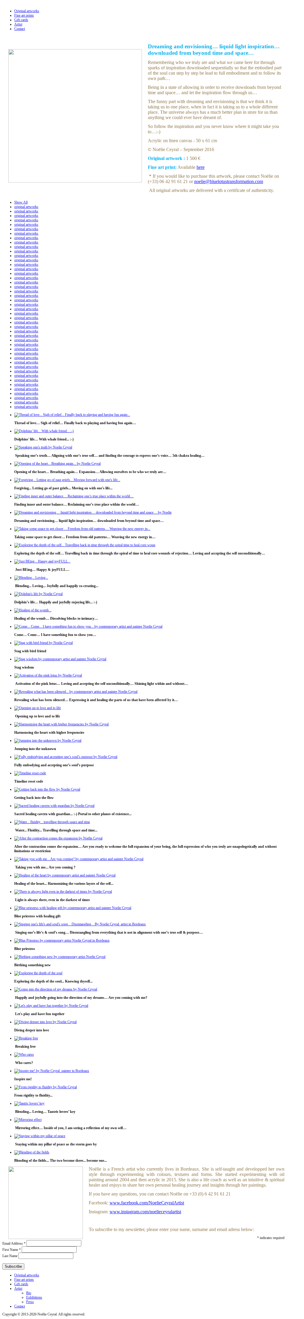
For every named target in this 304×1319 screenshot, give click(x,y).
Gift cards (21, 20)
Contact (19, 29)
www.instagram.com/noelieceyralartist (145, 1211)
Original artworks (26, 11)
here (201, 167)
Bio (28, 1293)
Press (30, 1302)
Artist (18, 24)
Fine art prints (24, 15)
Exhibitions (34, 1297)
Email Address (14, 1243)
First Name (11, 1250)
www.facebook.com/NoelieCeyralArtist (147, 1202)
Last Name (10, 1256)
